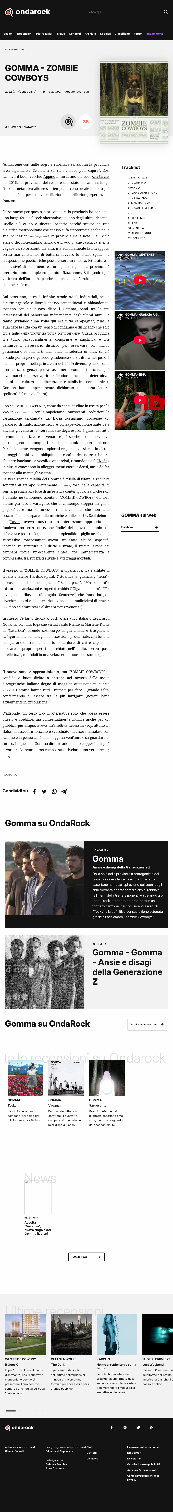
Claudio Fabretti (14, 1451)
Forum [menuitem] (138, 33)
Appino (49, 176)
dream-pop (54, 607)
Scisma (45, 473)
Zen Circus (100, 176)
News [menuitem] (61, 33)
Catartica (16, 630)
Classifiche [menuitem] (122, 33)
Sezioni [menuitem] (8, 33)
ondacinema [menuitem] (154, 33)
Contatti (91, 1452)
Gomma (69, 309)
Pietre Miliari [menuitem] (44, 33)
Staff (89, 1447)
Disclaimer (134, 1452)
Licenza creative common (143, 1447)
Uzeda (102, 460)
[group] (25, 1355)
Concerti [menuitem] (75, 33)
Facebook (127, 527)
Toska (15, 521)
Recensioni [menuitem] (24, 33)
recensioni (12, 49)
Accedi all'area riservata (142, 1470)
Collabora (92, 1458)
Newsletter (134, 1458)
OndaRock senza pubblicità (143, 1464)
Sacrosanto (34, 540)
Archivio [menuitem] (90, 33)
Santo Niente (69, 624)
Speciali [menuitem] (105, 33)
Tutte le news (79, 1256)
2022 (23, 49)
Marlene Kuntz (97, 624)
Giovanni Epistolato (22, 127)
